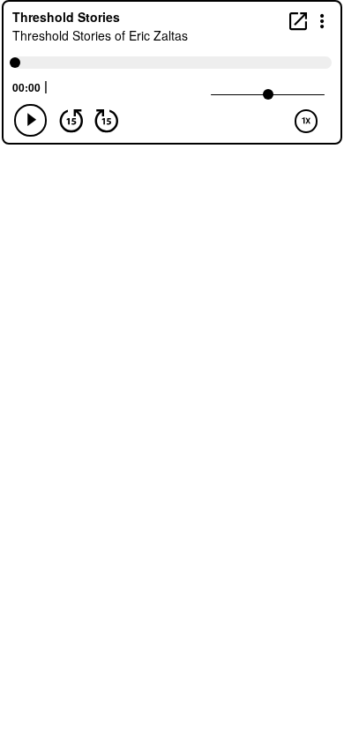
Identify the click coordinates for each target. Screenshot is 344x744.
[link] (298, 20)
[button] (322, 20)
